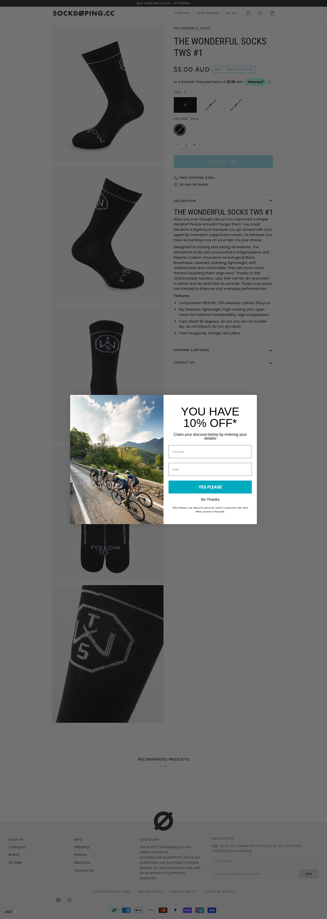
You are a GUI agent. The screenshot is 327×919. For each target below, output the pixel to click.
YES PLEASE (210, 487)
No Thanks (210, 499)
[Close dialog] (251, 401)
